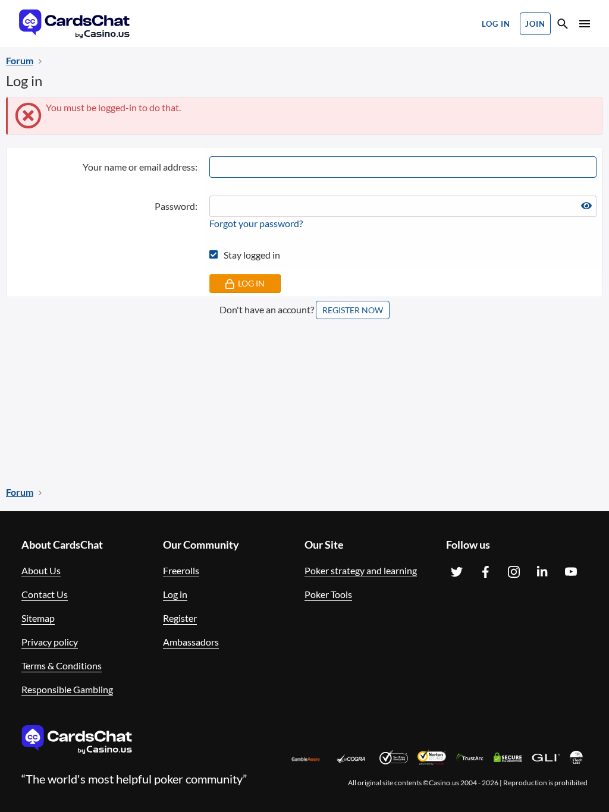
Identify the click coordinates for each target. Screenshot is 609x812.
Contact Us (44, 594)
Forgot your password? (256, 223)
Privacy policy (49, 641)
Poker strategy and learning (360, 570)
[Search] (562, 25)
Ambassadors (191, 641)
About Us (41, 570)
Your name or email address (139, 166)
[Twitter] (456, 572)
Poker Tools (328, 594)
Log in (175, 594)
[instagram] (514, 572)
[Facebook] (485, 572)
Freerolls (181, 570)
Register (180, 618)
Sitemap (38, 618)
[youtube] (571, 572)
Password (175, 206)
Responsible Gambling (67, 689)
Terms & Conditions (61, 665)
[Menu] (583, 24)
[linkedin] (542, 572)
